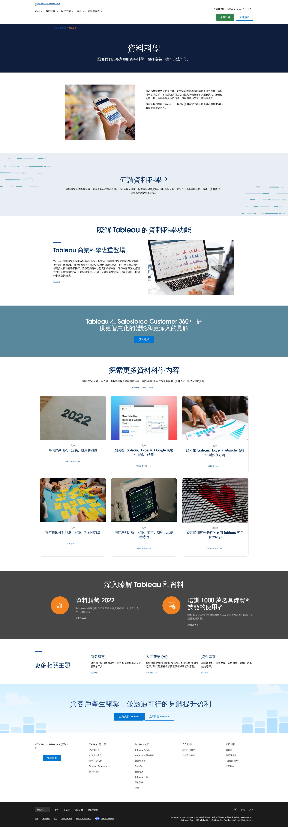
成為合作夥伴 (188, 755)
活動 (137, 787)
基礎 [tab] (144, 387)
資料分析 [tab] (135, 387)
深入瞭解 (57, 282)
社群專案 (139, 771)
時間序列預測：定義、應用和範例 (72, 450)
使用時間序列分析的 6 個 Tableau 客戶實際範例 (215, 534)
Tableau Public (142, 750)
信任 (56, 810)
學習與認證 (231, 755)
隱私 (55, 818)
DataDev (139, 766)
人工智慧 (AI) (157, 656)
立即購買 (244, 17)
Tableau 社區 (141, 777)
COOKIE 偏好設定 (83, 818)
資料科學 (72, 28)
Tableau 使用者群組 (144, 755)
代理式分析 (94, 750)
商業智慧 (98, 656)
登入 (249, 9)
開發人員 (79, 810)
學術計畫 (139, 782)
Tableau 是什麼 (97, 744)
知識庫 (229, 750)
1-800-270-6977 (235, 9)
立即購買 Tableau (159, 716)
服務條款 (46, 818)
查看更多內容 (81, 618)
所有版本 (230, 766)
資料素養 (208, 656)
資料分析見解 (95, 760)
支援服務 (230, 744)
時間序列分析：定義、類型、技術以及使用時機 (144, 534)
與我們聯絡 (218, 9)
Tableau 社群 (142, 744)
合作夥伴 (187, 744)
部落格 (66, 810)
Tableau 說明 (232, 760)
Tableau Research (98, 766)
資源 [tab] (151, 387)
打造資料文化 (95, 755)
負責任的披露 (66, 818)
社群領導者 (140, 760)
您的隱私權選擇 (107, 818)
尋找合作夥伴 (188, 750)
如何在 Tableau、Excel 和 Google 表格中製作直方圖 (215, 452)
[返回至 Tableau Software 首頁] (47, 3)
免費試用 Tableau (129, 716)
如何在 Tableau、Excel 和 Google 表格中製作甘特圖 (144, 452)
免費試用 (225, 17)
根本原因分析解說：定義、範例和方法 (73, 532)
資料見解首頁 (59, 28)
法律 (36, 818)
